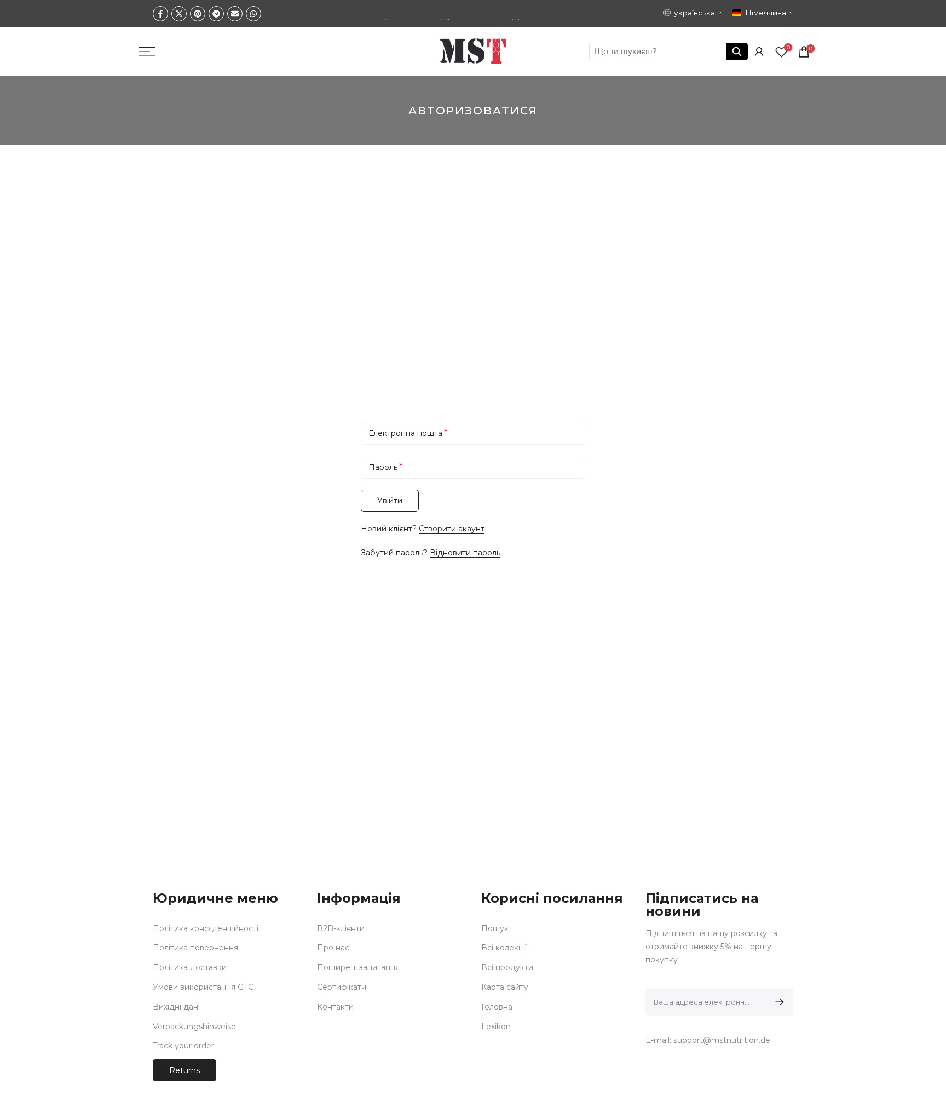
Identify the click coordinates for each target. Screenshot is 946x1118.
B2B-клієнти (341, 928)
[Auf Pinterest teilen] (197, 13)
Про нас (333, 948)
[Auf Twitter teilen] (179, 13)
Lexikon (496, 1026)
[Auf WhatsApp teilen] (253, 13)
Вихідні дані (176, 1007)
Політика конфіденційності (205, 928)
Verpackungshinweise (194, 1026)
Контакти (335, 1007)
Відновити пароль (465, 553)
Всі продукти (507, 967)
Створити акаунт (451, 529)
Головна (496, 1007)
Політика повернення (195, 948)
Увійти (389, 501)
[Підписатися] (777, 1002)
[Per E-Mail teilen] (235, 13)
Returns (184, 1070)
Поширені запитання (358, 967)
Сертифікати (341, 987)
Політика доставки (190, 967)
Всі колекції (504, 948)
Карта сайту (504, 987)
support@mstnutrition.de (721, 1040)
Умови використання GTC (203, 987)
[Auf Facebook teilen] (160, 13)
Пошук (495, 928)
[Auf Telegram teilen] (216, 13)
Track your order (183, 1046)
